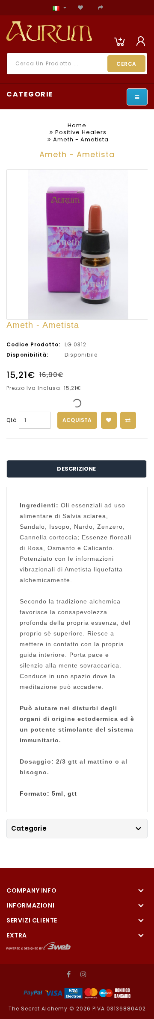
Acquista (77, 420)
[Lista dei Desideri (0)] (81, 7)
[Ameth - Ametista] (78, 244)
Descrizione (76, 469)
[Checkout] (101, 7)
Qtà (11, 420)
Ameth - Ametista (81, 139)
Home (77, 125)
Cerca (126, 63)
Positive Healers (81, 132)
